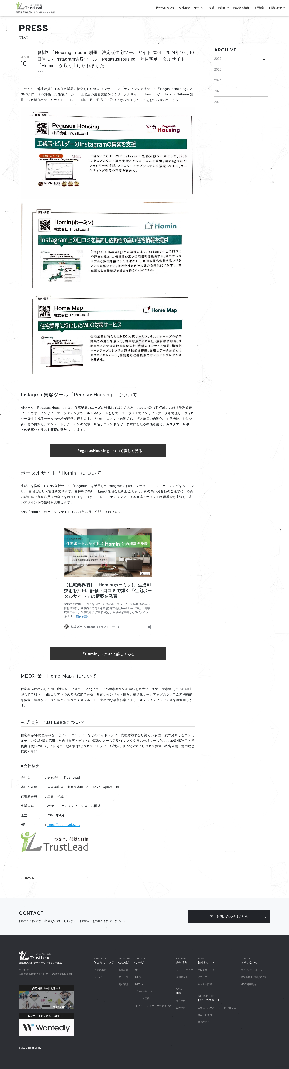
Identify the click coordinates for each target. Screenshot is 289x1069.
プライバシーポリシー (253, 970)
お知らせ (223, 7)
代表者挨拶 (100, 970)
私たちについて (165, 7)
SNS (137, 970)
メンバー (99, 977)
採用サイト (182, 977)
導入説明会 (204, 1022)
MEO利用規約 (248, 984)
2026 (217, 58)
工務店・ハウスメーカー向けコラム (217, 1008)
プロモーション (143, 991)
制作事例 (181, 1008)
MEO (138, 977)
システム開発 (142, 998)
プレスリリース (206, 970)
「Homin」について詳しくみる (108, 653)
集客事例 (181, 1000)
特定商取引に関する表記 (254, 977)
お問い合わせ (277, 7)
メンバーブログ (184, 970)
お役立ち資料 (205, 1015)
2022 (217, 102)
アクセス (123, 977)
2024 (217, 80)
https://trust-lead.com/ (63, 824)
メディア (202, 977)
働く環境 (123, 984)
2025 (217, 69)
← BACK (27, 878)
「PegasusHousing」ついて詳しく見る (108, 450)
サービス (199, 7)
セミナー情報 (205, 984)
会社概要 (184, 7)
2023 (217, 91)
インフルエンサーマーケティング (153, 1005)
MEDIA (139, 984)
